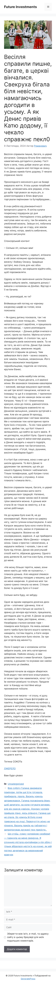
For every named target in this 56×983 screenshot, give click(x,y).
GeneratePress (28, 978)
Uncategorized (16, 784)
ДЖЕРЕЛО (10, 768)
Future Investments (20, 7)
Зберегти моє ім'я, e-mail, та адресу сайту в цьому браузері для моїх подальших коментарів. (28, 937)
